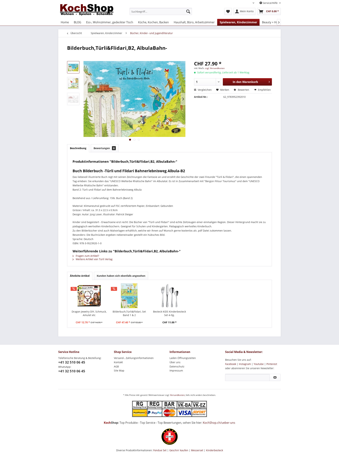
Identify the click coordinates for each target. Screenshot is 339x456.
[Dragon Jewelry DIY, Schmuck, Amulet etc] (89, 295)
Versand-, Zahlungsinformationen (134, 358)
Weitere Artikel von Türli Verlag (93, 259)
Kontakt (118, 362)
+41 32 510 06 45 (71, 362)
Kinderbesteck (214, 450)
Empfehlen (264, 89)
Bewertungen (104, 148)
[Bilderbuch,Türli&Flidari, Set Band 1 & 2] (129, 295)
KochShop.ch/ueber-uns (219, 423)
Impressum (176, 370)
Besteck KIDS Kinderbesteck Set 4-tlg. (169, 313)
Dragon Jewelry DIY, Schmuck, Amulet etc (89, 313)
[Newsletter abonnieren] (275, 377)
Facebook (230, 364)
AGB (116, 366)
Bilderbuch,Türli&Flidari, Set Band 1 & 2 (129, 313)
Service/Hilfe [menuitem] (270, 3)
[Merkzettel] (228, 11)
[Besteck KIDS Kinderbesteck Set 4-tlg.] (169, 295)
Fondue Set (159, 450)
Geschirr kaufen (178, 450)
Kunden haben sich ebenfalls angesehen (121, 275)
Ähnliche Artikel (80, 275)
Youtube (259, 364)
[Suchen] (188, 11)
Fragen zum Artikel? (87, 255)
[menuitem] (161, 11)
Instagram (245, 364)
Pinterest (271, 364)
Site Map (119, 370)
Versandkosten (177, 395)
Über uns (175, 362)
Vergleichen (204, 89)
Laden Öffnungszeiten (183, 358)
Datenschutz (177, 366)
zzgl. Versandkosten (215, 68)
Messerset (197, 450)
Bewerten (243, 89)
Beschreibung (78, 148)
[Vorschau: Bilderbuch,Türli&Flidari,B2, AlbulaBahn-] (73, 67)
